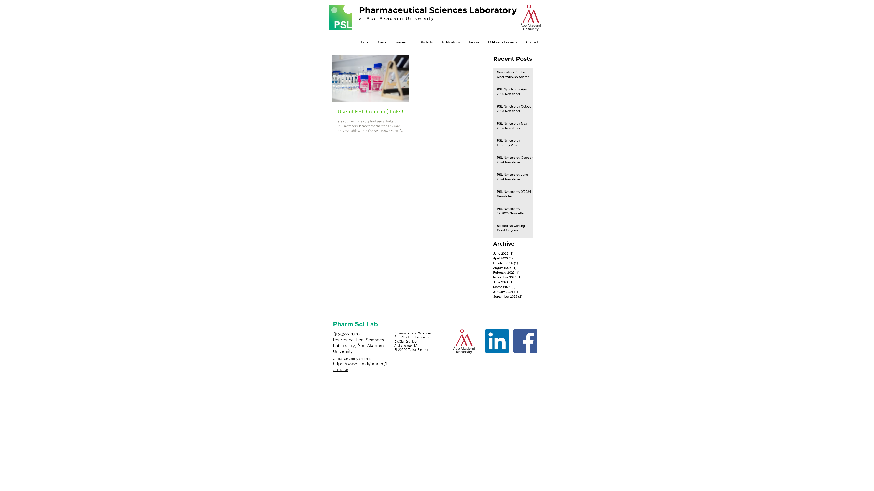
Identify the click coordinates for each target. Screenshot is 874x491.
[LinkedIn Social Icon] (497, 341)
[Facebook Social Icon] (525, 341)
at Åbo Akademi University (396, 18)
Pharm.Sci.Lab (355, 324)
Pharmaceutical (393, 10)
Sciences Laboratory (473, 10)
